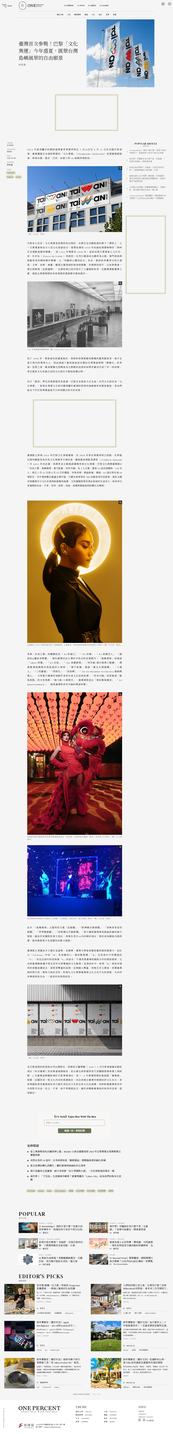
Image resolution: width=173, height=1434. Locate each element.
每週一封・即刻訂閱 (74, 1131)
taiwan (10, 177)
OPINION (40, 1302)
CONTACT (143, 1414)
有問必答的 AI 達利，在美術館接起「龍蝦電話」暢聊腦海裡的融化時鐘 (68, 1160)
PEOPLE (133, 1339)
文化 (93, 15)
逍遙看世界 (44, 1382)
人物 (68, 15)
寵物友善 (136, 1387)
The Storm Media (120, 1264)
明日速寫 (46, 1264)
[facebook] (169, 4)
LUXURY (50, 1223)
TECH (41, 1255)
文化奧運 (80, 1191)
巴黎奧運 (102, 1191)
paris (19, 177)
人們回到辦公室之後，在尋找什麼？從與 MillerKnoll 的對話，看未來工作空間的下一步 (145, 1288)
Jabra (57, 1387)
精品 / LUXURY (110, 1415)
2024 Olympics (60, 1191)
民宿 (134, 1350)
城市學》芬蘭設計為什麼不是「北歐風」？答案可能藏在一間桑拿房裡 (147, 160)
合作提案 (150, 1421)
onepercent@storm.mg (52, 1427)
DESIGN (126, 1302)
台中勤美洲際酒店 (44, 1313)
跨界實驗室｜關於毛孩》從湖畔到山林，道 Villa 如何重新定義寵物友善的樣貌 (144, 1361)
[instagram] (163, 4)
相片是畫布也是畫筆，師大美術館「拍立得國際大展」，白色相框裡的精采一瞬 (72, 1171)
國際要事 (77, 15)
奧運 (111, 1191)
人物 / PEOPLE (110, 1412)
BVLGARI (121, 1239)
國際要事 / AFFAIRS (84, 1415)
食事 (107, 15)
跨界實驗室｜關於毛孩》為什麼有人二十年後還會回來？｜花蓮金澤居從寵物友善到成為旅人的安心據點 (144, 1325)
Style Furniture (151, 1313)
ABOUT (142, 1411)
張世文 (45, 1233)
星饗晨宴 (58, 1313)
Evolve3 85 (47, 1387)
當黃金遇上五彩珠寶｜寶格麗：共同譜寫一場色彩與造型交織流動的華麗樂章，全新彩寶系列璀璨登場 (147, 178)
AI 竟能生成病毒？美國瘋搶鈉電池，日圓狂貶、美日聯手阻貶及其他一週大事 (147, 188)
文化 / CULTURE (82, 1418)
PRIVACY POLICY (146, 1417)
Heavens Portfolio (53, 1239)
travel (126, 1350)
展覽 (71, 1191)
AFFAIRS (48, 1255)
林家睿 (22, 64)
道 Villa (126, 1387)
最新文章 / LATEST (83, 1412)
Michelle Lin (130, 1346)
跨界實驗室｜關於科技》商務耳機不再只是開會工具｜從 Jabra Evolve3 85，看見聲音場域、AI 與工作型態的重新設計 (59, 1362)
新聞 (114, 15)
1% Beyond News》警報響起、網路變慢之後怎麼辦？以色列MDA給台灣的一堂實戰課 (147, 197)
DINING (48, 1302)
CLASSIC (10, 145)
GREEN (125, 1339)
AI (46, 1350)
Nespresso (69, 1313)
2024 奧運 (91, 1191)
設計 (100, 15)
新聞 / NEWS (109, 1422)
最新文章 (60, 15)
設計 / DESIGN (110, 1418)
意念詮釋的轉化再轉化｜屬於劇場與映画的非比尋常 (58, 1165)
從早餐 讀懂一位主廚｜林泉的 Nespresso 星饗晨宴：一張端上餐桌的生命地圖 (58, 1287)
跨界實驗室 (144, 1350)
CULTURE (11, 173)
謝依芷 (45, 1249)
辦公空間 (138, 1313)
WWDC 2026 (55, 1350)
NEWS (9, 151)
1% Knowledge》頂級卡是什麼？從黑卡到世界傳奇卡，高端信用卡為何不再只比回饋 (147, 151)
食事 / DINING (82, 1422)
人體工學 (127, 1313)
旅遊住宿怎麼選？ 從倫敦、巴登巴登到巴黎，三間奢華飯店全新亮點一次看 (146, 168)
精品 (86, 15)
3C (38, 1387)
